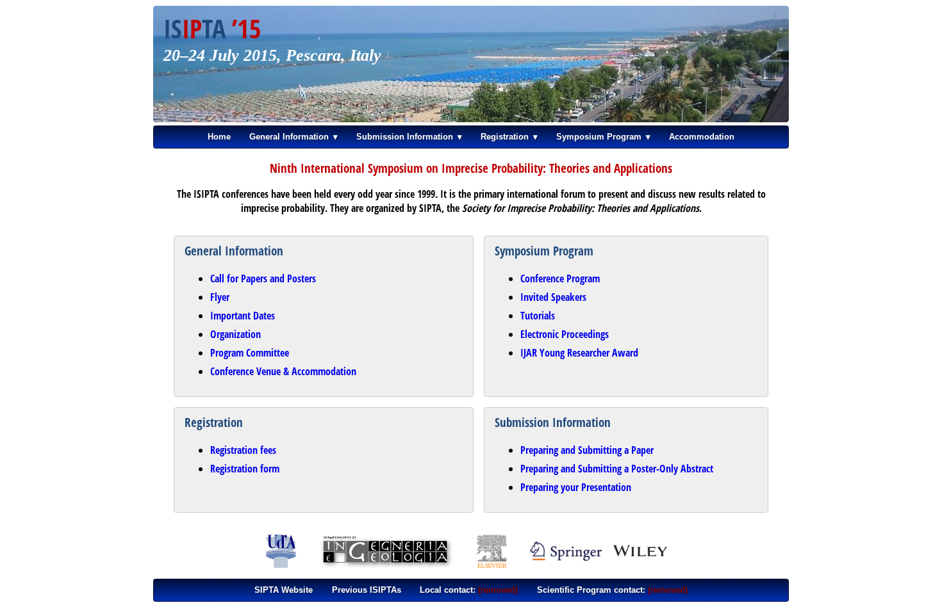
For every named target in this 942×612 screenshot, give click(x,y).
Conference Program (560, 278)
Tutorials (537, 316)
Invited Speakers (553, 297)
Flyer (219, 297)
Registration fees (243, 450)
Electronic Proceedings (564, 334)
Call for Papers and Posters (263, 278)
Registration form (244, 469)
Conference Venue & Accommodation (283, 371)
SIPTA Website (283, 590)
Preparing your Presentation (575, 487)
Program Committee (249, 353)
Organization (235, 334)
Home (219, 136)
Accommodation (701, 136)
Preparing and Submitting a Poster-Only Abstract (616, 469)
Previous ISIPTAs (366, 590)
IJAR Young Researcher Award (579, 353)
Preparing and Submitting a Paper (587, 450)
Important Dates (242, 316)
